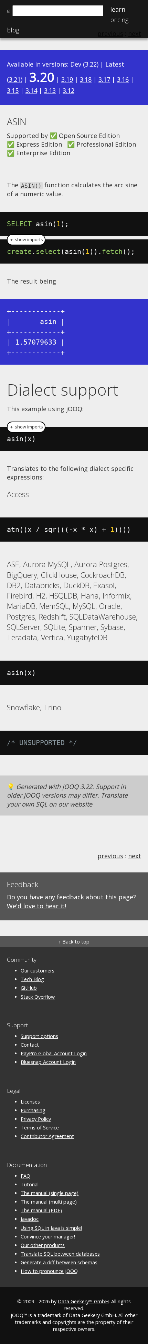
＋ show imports (26, 240)
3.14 (31, 90)
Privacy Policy (36, 1119)
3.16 (123, 79)
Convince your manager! (48, 1236)
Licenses (30, 1101)
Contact (30, 1044)
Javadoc (30, 1219)
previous (110, 856)
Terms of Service (40, 1127)
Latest (114, 64)
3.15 (13, 90)
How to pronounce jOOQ (49, 1271)
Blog (13, 30)
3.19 (67, 79)
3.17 (104, 79)
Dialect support (62, 389)
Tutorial (30, 1184)
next (134, 856)
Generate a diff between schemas (59, 1262)
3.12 (68, 90)
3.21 (15, 79)
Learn (117, 9)
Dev (75, 64)
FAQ (25, 1176)
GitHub (29, 988)
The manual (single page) (49, 1193)
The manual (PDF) (41, 1210)
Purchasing (33, 1110)
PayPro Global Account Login (54, 1053)
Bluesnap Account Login (48, 1062)
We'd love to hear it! (36, 906)
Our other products (43, 1245)
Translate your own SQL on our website (67, 799)
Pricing (119, 20)
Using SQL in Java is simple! (51, 1228)
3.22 (91, 64)
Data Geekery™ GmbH (83, 1301)
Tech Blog (32, 979)
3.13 (50, 90)
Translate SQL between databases (60, 1254)
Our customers (37, 970)
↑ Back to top (74, 941)
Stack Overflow (38, 997)
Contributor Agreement (47, 1136)
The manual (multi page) (49, 1201)
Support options (39, 1036)
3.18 (86, 79)
